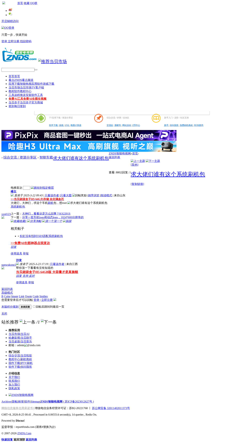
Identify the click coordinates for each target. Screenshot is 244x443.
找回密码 (25, 41)
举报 (26, 253)
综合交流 (14, 355)
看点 (21, 80)
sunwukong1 (8, 264)
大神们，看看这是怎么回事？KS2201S (46, 213)
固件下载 (14, 363)
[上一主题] (138, 160)
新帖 (15, 401)
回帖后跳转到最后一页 (50, 306)
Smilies (43, 296)
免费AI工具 (27, 98)
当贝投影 (26, 355)
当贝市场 (26, 87)
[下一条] (49, 322)
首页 (20, 3)
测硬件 (117, 125)
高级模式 (7, 292)
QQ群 (33, 3)
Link (21, 296)
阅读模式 (106, 195)
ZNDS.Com (24, 433)
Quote (28, 296)
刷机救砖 (26, 359)
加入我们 (14, 384)
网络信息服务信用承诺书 (17, 408)
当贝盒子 (26, 102)
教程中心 (14, 359)
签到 (17, 106)
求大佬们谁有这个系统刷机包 (81, 158)
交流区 (110, 125)
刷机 (51, 202)
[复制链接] (137, 183)
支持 (26, 275)
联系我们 (14, 380)
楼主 (13, 191)
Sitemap (35, 401)
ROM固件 (198, 125)
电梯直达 (16, 187)
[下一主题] (153, 160)
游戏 (61, 125)
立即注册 (14, 41)
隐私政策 (14, 388)
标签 (21, 401)
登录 (4, 41)
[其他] (134, 164)
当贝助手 (26, 337)
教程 (20, 91)
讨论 (67, 125)
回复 (13, 246)
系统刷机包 (18, 206)
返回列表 (114, 157)
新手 (166, 125)
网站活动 (126, 125)
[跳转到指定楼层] (42, 187)
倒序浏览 (93, 195)
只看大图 (66, 195)
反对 (32, 275)
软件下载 (53, 125)
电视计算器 (76, 125)
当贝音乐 (26, 341)
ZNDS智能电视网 (120, 153)
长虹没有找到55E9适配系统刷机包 (41, 236)
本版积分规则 (10, 306)
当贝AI (25, 333)
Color (7, 296)
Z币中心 (136, 125)
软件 (27, 401)
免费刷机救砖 (186, 125)
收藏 (26, 3)
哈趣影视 (14, 337)
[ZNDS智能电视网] (19, 61)
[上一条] (27, 322)
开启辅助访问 (10, 21)
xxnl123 (6, 214)
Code (36, 296)
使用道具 (16, 253)
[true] (35, 69)
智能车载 (46, 157)
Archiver (6, 401)
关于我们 (14, 377)
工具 (26, 94)
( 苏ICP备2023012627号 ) (78, 401)
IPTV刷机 (27, 363)
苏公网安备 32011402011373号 (111, 408)
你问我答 (174, 125)
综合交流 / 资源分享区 (20, 157)
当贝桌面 (14, 341)
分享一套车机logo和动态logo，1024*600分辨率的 (53, 217)
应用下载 (31, 83)
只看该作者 (52, 195)
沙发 (19, 260)
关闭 (4, 313)
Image (14, 296)
